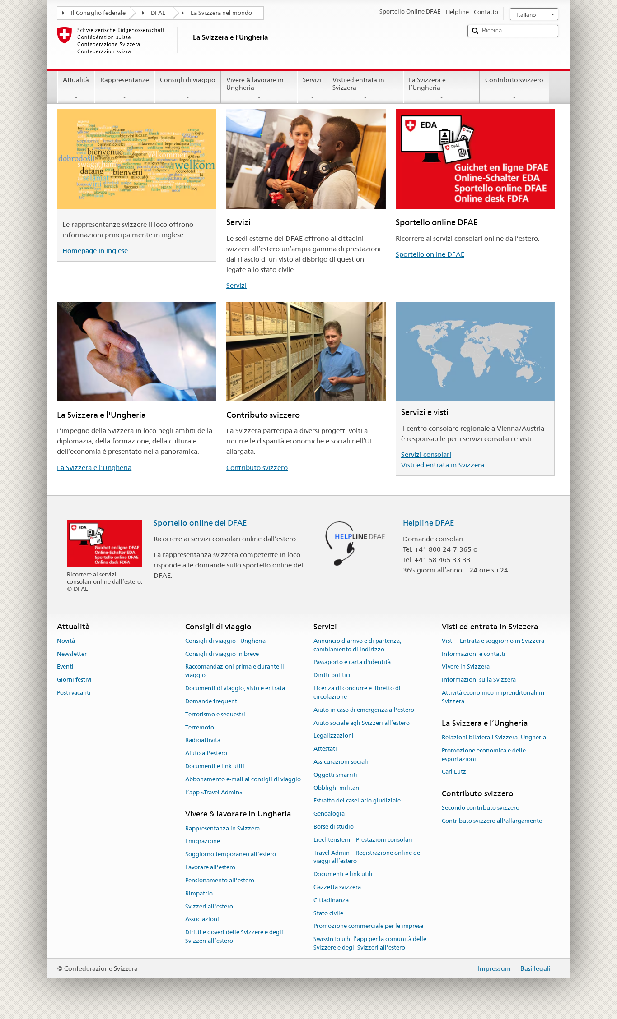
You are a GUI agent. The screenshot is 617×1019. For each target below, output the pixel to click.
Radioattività (202, 740)
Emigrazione (202, 841)
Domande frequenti (212, 701)
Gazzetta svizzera (337, 887)
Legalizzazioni (333, 736)
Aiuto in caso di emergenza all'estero (363, 709)
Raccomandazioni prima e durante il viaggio (234, 671)
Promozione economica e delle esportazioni (484, 754)
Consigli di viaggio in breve (222, 653)
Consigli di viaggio (187, 79)
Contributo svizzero (514, 79)
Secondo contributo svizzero (480, 808)
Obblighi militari (336, 787)
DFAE (158, 12)
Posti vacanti (74, 692)
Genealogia (329, 813)
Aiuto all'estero (206, 753)
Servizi (312, 79)
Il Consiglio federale (98, 12)
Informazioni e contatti (473, 653)
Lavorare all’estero (210, 867)
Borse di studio (333, 826)
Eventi (65, 667)
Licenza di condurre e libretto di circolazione (357, 692)
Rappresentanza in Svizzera (222, 828)
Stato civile (328, 913)
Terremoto (199, 727)
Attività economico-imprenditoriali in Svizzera (493, 697)
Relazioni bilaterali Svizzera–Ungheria (494, 737)
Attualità (76, 79)
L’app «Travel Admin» (214, 792)
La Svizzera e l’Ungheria (427, 83)
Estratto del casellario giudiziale (357, 801)
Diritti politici (332, 675)
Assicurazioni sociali (340, 761)
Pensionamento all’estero (219, 880)
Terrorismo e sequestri (215, 714)
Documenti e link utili (214, 766)
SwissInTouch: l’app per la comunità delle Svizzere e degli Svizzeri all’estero (369, 943)
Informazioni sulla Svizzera (479, 680)
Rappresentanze (124, 79)
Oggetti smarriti (335, 774)
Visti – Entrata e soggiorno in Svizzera (493, 640)
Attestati (325, 748)
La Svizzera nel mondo (221, 12)
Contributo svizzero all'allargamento (492, 821)
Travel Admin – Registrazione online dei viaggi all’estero (367, 857)
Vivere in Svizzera (466, 667)
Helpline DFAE (428, 522)
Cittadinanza (331, 900)
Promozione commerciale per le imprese (368, 926)
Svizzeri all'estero (209, 906)
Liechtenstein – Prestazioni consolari (362, 839)
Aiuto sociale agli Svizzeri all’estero (361, 722)
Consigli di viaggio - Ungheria (225, 640)
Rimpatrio (199, 893)
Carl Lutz (454, 772)
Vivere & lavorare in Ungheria (255, 83)
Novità (66, 640)
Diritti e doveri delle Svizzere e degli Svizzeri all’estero (234, 936)
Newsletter (72, 653)
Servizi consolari (426, 454)
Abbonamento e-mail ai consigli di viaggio (243, 779)
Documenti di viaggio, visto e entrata (235, 688)
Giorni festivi (74, 680)
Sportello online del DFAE (200, 522)
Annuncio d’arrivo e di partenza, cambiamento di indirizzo (357, 645)
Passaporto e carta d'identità (352, 662)
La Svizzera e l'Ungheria (94, 467)
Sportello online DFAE (430, 254)
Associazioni (202, 919)
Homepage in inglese (95, 250)
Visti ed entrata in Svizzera (358, 83)
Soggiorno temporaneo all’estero (230, 854)
